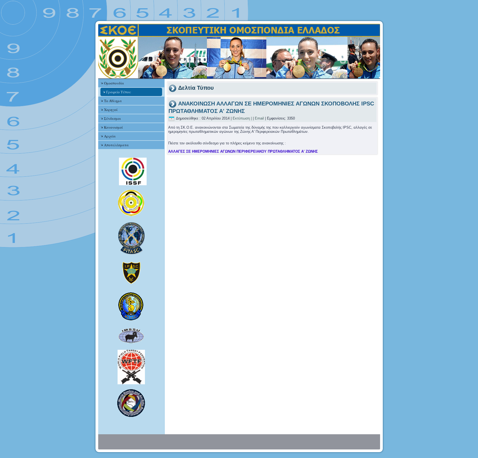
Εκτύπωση (241, 118)
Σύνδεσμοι (112, 118)
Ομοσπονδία (114, 83)
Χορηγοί (111, 109)
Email (259, 118)
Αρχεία (110, 136)
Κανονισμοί (113, 127)
